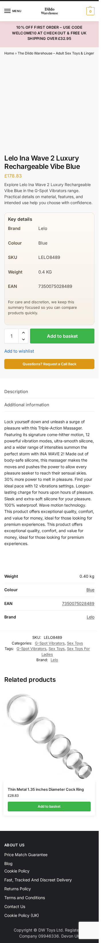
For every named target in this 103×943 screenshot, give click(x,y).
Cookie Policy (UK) (21, 915)
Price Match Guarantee (25, 854)
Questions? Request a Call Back (49, 364)
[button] (89, 11)
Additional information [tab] (26, 404)
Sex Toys (75, 643)
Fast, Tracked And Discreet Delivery (38, 879)
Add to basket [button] (49, 806)
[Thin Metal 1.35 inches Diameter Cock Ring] (49, 736)
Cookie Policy (16, 870)
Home (9, 53)
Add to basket (62, 336)
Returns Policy (17, 888)
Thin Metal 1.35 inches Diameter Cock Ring (46, 789)
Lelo (90, 616)
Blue (90, 589)
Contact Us (14, 906)
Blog (8, 863)
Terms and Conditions (24, 897)
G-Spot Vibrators (50, 643)
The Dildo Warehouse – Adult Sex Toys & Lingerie (57, 53)
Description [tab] (16, 391)
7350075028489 (78, 603)
